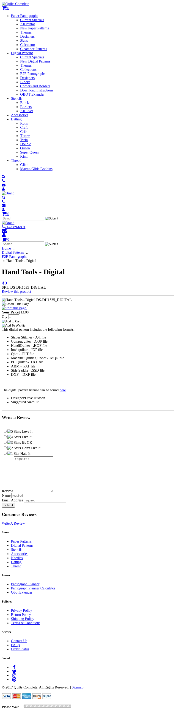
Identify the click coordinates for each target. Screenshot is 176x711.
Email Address (12, 500)
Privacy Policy (21, 610)
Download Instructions (36, 90)
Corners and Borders (35, 86)
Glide (24, 165)
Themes (26, 32)
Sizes (24, 41)
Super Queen (29, 152)
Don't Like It (30, 448)
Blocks (25, 82)
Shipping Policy (22, 619)
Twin (24, 140)
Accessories (19, 115)
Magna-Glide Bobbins (36, 169)
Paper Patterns (21, 541)
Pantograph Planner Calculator (33, 588)
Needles (17, 558)
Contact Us (19, 641)
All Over (26, 111)
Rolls (24, 123)
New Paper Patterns (34, 28)
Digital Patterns (22, 53)
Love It (26, 431)
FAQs (15, 645)
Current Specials (32, 20)
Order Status (20, 649)
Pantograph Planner (25, 584)
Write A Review (13, 523)
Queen (25, 148)
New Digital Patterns (35, 61)
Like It (26, 437)
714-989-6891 (15, 227)
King (24, 156)
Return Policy (21, 615)
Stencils (16, 98)
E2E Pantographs (32, 74)
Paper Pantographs (24, 16)
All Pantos (27, 24)
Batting (16, 119)
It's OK (26, 442)
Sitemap (77, 687)
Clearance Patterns (33, 49)
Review (7, 491)
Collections (28, 69)
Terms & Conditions (25, 623)
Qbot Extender (21, 592)
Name (6, 495)
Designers (27, 36)
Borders (26, 107)
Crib (23, 132)
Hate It (24, 453)
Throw (25, 136)
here (63, 390)
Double (25, 144)
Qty (4, 317)
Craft (24, 127)
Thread (16, 160)
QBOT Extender (32, 94)
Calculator (27, 45)
